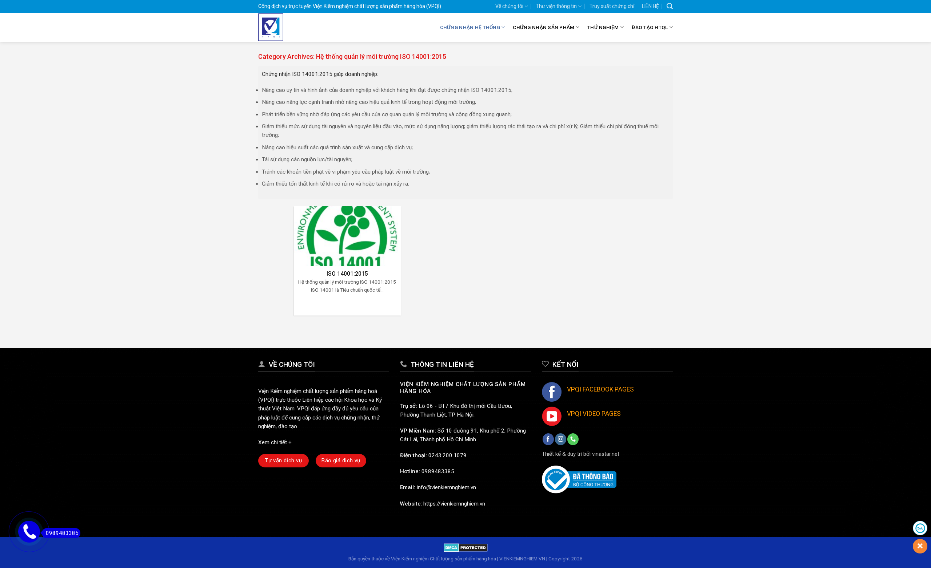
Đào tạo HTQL (650, 27)
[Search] (670, 6)
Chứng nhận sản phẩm (543, 27)
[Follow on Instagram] (560, 439)
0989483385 (437, 471)
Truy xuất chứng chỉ (612, 6)
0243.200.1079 (447, 455)
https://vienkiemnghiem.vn (454, 503)
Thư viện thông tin (556, 6)
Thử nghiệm (603, 27)
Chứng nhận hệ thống (470, 27)
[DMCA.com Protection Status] (466, 547)
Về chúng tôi (509, 6)
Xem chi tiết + (275, 442)
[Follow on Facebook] (548, 439)
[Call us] (573, 439)
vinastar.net (605, 454)
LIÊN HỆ (650, 6)
